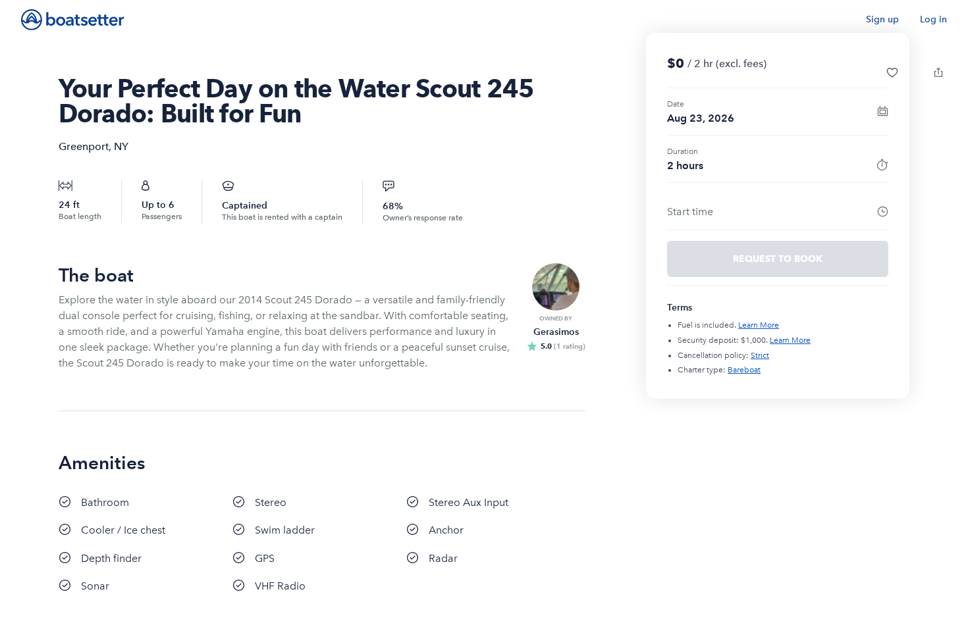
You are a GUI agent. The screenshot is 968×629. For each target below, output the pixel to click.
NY (121, 146)
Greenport (84, 146)
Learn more (758, 325)
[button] (892, 72)
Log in (933, 19)
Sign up (882, 19)
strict (760, 355)
